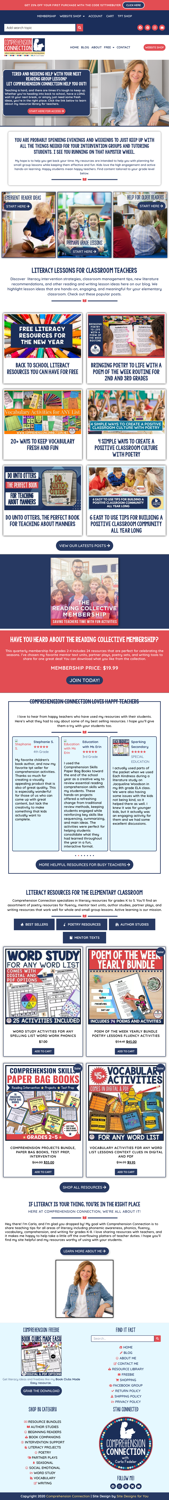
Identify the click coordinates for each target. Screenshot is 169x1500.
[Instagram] (155, 28)
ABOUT (96, 47)
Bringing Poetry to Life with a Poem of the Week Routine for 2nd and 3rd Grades (126, 372)
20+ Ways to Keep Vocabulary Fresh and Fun (43, 445)
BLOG (85, 47)
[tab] (34, 924)
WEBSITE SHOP (70, 16)
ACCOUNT (95, 16)
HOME (74, 47)
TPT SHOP (125, 16)
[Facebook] (140, 28)
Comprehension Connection (68, 1496)
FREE (107, 47)
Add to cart (43, 1051)
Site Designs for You (133, 1496)
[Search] (79, 28)
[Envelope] (162, 28)
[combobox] (40, 28)
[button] (75, 855)
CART (110, 16)
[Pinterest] (148, 28)
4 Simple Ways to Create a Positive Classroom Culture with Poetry (126, 448)
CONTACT (123, 47)
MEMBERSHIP (46, 16)
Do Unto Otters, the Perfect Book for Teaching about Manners (43, 521)
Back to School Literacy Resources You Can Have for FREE (42, 368)
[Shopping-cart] (132, 1486)
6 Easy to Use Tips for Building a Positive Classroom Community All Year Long (126, 524)
